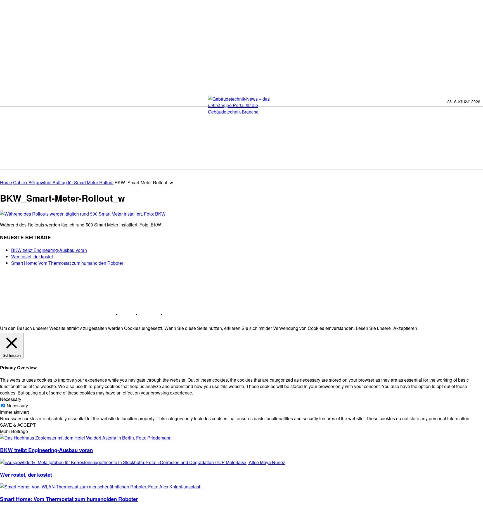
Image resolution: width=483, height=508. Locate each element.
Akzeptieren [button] (405, 328)
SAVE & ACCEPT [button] (18, 425)
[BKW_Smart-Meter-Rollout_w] (82, 214)
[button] (475, 159)
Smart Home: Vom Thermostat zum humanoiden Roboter (67, 263)
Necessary (17, 405)
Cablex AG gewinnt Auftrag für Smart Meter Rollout (63, 182)
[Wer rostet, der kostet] (142, 462)
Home (6, 182)
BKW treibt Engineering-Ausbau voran (49, 250)
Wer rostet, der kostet (32, 256)
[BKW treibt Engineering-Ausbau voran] (86, 437)
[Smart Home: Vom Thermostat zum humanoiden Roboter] (101, 486)
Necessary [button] (10, 399)
